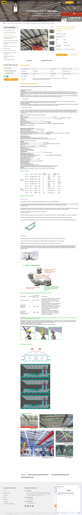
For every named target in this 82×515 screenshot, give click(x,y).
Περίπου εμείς (34, 2)
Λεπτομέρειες (28, 60)
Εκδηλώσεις (52, 2)
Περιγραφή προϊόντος (46, 60)
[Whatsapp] (4, 76)
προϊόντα (41, 2)
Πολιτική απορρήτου (10, 513)
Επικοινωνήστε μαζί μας (60, 2)
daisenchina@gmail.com (11, 70)
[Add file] (58, 513)
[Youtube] (28, 506)
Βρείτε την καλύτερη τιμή (62, 54)
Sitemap (16, 513)
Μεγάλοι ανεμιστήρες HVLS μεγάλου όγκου (38, 474)
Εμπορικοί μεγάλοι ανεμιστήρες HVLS (60, 474)
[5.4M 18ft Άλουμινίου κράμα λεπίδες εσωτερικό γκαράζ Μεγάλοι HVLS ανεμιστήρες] (34, 40)
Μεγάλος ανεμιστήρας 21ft (27, 477)
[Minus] (79, 486)
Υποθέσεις (6, 501)
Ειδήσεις (5, 499)
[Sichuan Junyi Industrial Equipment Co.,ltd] (4, 2)
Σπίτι (28, 2)
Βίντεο (46, 2)
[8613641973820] (30, 506)
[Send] (79, 513)
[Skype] (7, 76)
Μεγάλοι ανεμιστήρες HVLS (17, 23)
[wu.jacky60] (33, 506)
